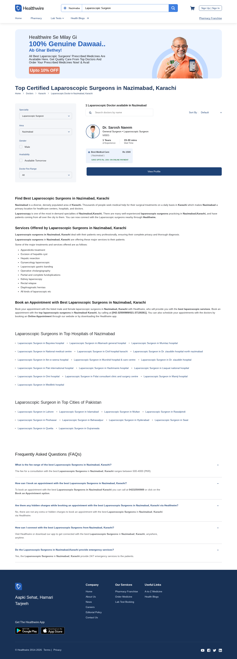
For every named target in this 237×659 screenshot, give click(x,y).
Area (21, 125)
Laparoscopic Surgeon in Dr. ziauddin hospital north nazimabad (168, 351)
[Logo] (18, 586)
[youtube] (203, 650)
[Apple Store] (53, 630)
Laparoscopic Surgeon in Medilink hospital (41, 384)
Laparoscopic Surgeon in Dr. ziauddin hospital (166, 359)
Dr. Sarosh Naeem (117, 127)
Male (27, 146)
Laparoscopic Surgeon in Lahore (36, 411)
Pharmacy (36, 18)
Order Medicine (123, 596)
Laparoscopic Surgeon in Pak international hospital (45, 368)
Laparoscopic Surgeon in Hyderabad (129, 420)
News (89, 601)
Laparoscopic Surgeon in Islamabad (79, 411)
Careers (90, 607)
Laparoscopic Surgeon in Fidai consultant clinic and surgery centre (101, 376)
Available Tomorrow (35, 160)
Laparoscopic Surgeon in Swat (171, 420)
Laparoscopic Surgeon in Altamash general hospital (98, 343)
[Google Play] (27, 630)
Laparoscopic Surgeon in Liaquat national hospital (161, 368)
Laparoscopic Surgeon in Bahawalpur (82, 420)
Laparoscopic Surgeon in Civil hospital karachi (102, 351)
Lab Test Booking (124, 601)
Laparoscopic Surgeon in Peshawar (37, 420)
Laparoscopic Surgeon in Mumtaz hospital (155, 343)
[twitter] (214, 650)
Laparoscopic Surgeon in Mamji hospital (166, 376)
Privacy (57, 649)
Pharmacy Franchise (210, 18)
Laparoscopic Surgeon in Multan (122, 411)
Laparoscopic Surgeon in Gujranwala (79, 428)
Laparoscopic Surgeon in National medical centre (45, 351)
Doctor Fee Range (28, 169)
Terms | (48, 649)
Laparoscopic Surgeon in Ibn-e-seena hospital (43, 359)
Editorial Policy (94, 612)
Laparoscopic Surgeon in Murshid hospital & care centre (105, 359)
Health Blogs (78, 18)
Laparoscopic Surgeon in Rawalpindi (165, 411)
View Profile (154, 171)
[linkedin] (220, 650)
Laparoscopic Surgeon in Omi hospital (39, 376)
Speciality (23, 110)
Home (18, 18)
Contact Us (92, 617)
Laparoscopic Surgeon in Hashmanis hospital (104, 368)
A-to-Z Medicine (153, 591)
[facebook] (208, 650)
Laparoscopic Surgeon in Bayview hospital (41, 343)
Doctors (29, 93)
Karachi (42, 93)
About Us (91, 596)
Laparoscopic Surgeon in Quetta (35, 428)
